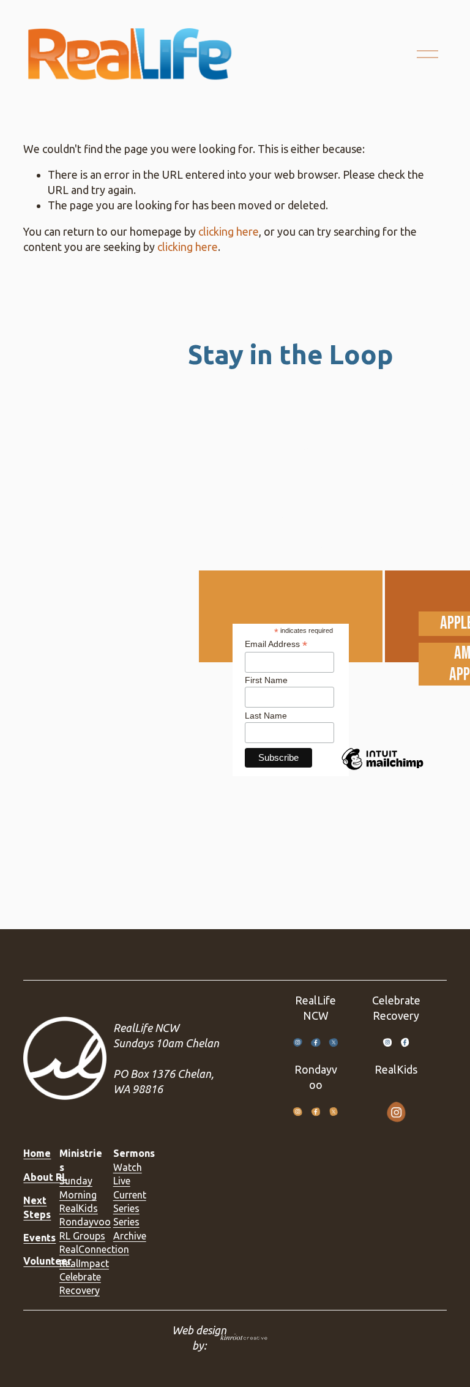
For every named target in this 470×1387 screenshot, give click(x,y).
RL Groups (82, 1235)
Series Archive (129, 1228)
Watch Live (127, 1174)
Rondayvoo (85, 1221)
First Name (266, 680)
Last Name (266, 715)
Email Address (276, 644)
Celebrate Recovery (80, 1283)
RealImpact (84, 1263)
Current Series (129, 1201)
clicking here (228, 231)
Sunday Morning (78, 1187)
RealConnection (94, 1249)
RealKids (78, 1208)
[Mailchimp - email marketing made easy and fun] (382, 769)
